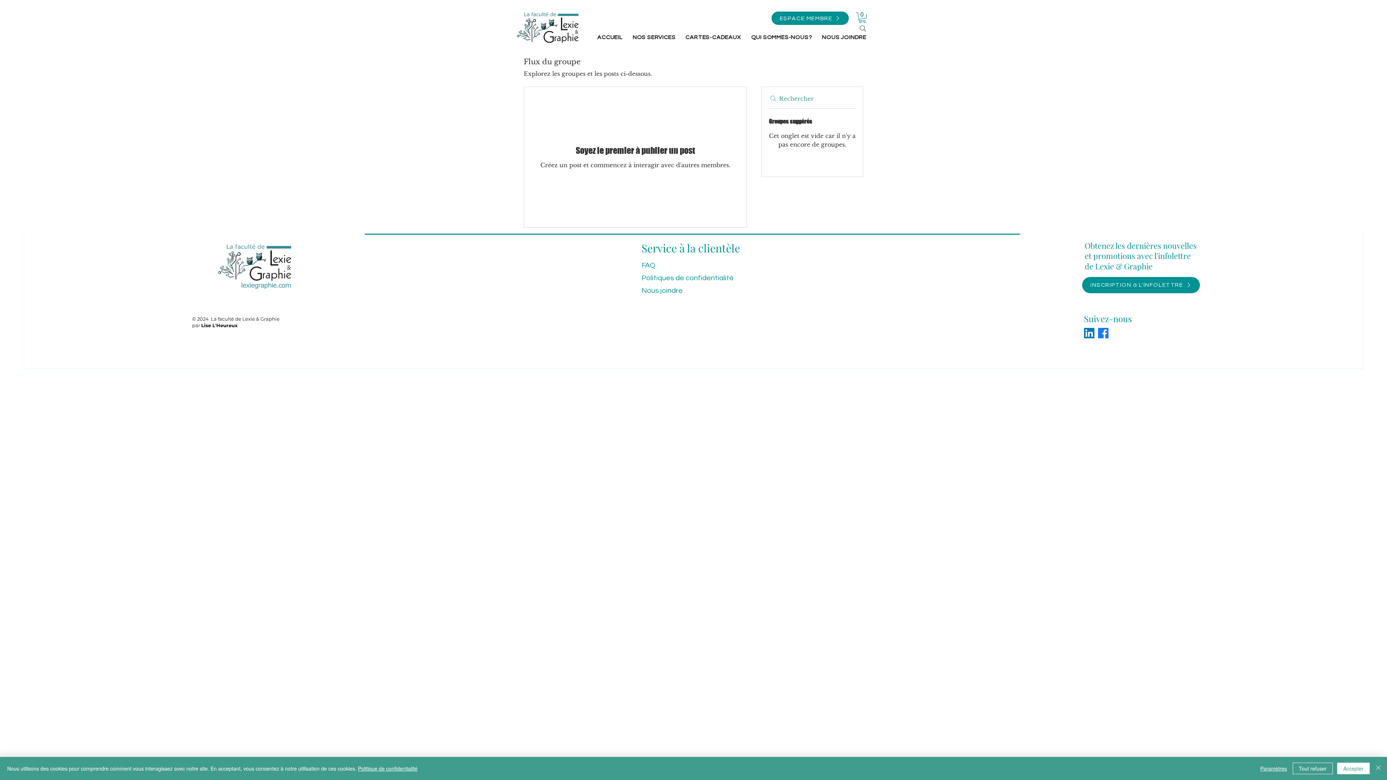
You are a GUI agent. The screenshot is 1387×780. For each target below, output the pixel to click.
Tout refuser (1313, 768)
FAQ (648, 265)
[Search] (862, 28)
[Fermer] (1378, 768)
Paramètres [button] (1273, 768)
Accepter (1353, 768)
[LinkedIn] (1089, 333)
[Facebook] (1103, 333)
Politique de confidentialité (388, 768)
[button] (810, 18)
